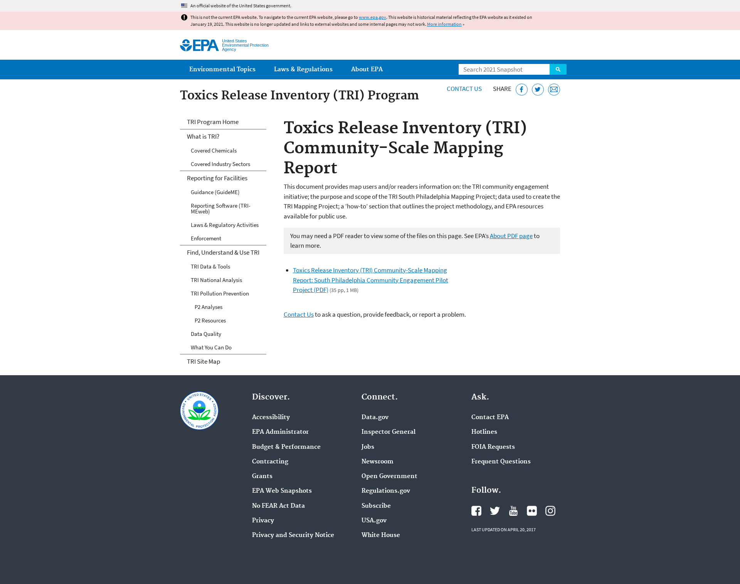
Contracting (270, 461)
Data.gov (375, 417)
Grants (262, 476)
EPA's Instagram (550, 511)
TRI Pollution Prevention (220, 293)
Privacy (263, 520)
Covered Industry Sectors (220, 164)
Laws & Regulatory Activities (225, 224)
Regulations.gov (386, 491)
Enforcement (206, 238)
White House (381, 535)
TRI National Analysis (216, 280)
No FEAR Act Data (278, 506)
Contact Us (464, 88)
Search (558, 69)
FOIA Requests (493, 447)
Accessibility (271, 417)
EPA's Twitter (495, 511)
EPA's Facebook (476, 511)
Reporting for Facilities (217, 178)
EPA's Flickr (532, 511)
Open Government (389, 476)
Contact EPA (490, 417)
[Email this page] (554, 90)
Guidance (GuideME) (215, 192)
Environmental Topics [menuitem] (222, 69)
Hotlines (484, 432)
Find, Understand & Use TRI (223, 252)
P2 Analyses (208, 306)
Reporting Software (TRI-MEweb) (221, 208)
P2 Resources (210, 320)
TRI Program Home (213, 121)
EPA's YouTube (513, 511)
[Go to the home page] (199, 45)
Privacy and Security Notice (293, 535)
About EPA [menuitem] (367, 69)
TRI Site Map (203, 361)
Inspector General (388, 432)
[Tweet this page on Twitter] (538, 90)
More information (444, 24)
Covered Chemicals (214, 150)
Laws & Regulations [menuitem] (303, 69)
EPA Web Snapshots (282, 491)
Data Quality (206, 333)
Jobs (368, 447)
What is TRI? (203, 136)
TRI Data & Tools (210, 266)
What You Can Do (211, 347)
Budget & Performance (286, 447)
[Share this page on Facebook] (522, 90)
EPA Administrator (280, 432)
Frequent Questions (501, 461)
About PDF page (511, 236)
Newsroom (378, 461)
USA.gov (374, 520)
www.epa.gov (372, 17)
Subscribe (376, 506)
